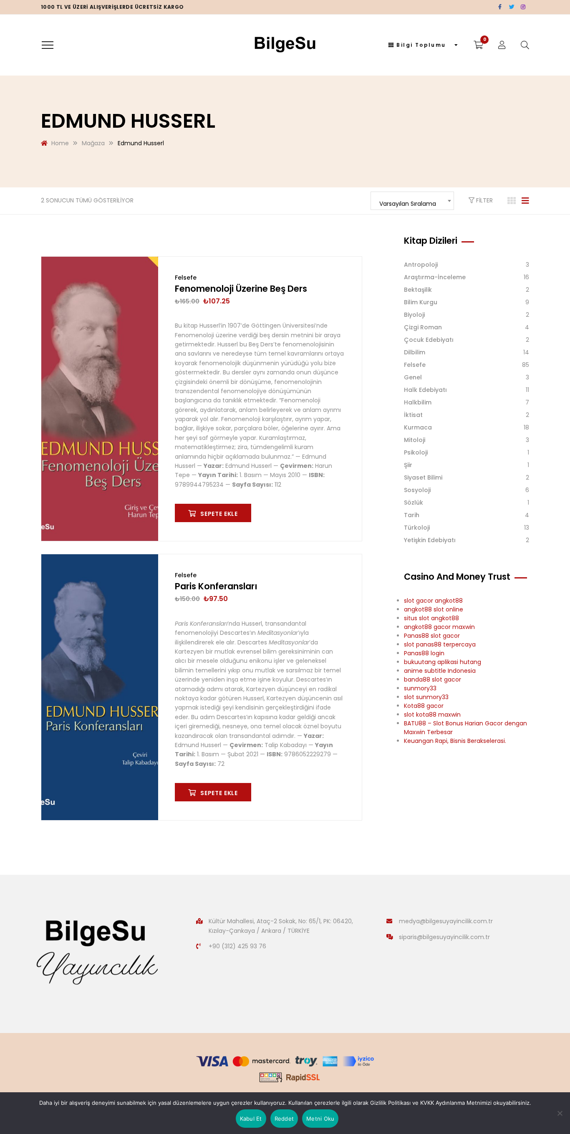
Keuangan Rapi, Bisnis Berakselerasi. (455, 741)
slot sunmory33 (426, 697)
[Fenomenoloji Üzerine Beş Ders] (99, 399)
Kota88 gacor (424, 706)
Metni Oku (320, 1118)
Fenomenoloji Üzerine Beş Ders (241, 289)
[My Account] (502, 45)
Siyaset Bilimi (423, 477)
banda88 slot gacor (432, 679)
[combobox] (412, 201)
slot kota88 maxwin (432, 714)
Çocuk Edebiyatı (429, 340)
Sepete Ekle (219, 514)
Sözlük (413, 502)
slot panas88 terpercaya (440, 644)
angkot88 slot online (433, 609)
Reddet (284, 1118)
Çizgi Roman (423, 327)
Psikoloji (416, 452)
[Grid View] (511, 201)
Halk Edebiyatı (425, 390)
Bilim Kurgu (420, 302)
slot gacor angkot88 (433, 600)
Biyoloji (414, 315)
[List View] (525, 201)
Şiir (408, 465)
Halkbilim (417, 402)
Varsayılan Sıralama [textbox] (407, 204)
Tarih (411, 515)
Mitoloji (414, 440)
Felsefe (186, 277)
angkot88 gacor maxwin (439, 627)
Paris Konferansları (216, 586)
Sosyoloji (417, 490)
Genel (413, 377)
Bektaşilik (418, 289)
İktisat (413, 415)
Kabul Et (251, 1118)
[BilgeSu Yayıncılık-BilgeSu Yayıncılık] (285, 45)
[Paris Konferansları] (99, 687)
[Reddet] (559, 1113)
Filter (483, 200)
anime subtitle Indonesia (440, 671)
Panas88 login (424, 653)
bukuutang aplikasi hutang (442, 662)
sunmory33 (420, 688)
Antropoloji (421, 264)
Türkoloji (417, 527)
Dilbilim (414, 352)
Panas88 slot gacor (432, 635)
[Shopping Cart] (478, 45)
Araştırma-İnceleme (435, 277)
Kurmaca (418, 427)
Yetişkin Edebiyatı (430, 540)
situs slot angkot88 (431, 618)
